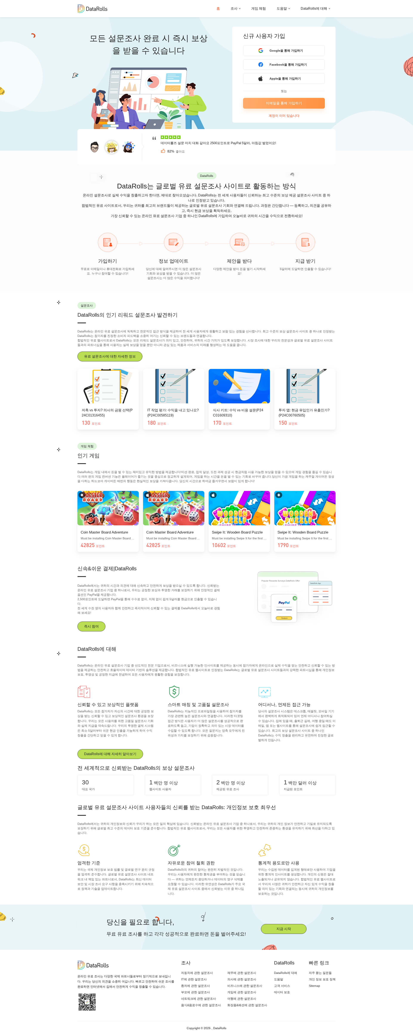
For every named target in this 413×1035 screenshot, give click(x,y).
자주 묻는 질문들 (320, 973)
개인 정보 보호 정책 (322, 979)
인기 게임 (88, 455)
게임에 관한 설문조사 (241, 992)
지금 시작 (283, 929)
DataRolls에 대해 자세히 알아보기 (110, 754)
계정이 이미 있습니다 (284, 115)
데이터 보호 (282, 992)
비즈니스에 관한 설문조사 (244, 985)
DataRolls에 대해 (314, 8)
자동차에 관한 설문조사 (197, 973)
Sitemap (314, 985)
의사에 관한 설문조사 (241, 979)
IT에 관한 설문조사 (194, 979)
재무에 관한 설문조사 (241, 973)
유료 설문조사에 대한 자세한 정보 (110, 356)
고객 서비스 (282, 985)
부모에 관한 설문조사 (195, 992)
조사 (234, 8)
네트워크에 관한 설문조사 (198, 998)
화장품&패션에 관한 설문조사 (247, 1005)
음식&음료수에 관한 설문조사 (201, 1005)
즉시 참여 (91, 626)
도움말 (282, 8)
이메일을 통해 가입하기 (284, 103)
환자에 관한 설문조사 (195, 985)
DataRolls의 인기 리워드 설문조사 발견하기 (127, 315)
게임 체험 (258, 8)
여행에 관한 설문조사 (241, 998)
